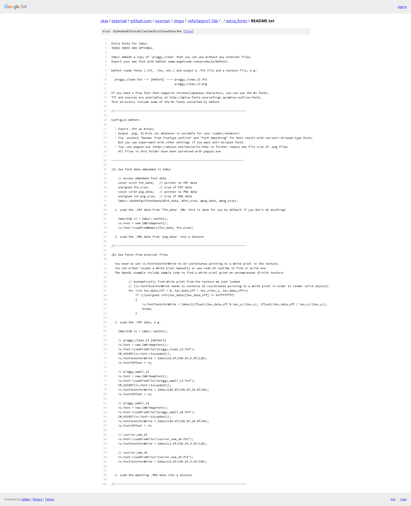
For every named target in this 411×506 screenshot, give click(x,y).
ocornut (162, 20)
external (119, 20)
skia (104, 20)
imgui (179, 20)
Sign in (402, 7)
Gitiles (26, 499)
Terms (49, 499)
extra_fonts (236, 20)
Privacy (37, 499)
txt (393, 499)
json (403, 499)
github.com (141, 20)
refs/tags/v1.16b (203, 20)
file (188, 31)
